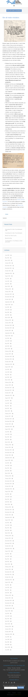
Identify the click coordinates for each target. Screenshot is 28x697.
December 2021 (8, 265)
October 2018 (8, 361)
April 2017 (7, 408)
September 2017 (8, 395)
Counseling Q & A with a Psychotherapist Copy (13, 230)
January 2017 (8, 416)
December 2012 (8, 540)
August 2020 (7, 304)
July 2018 (7, 369)
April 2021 (7, 283)
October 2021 (8, 270)
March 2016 (7, 442)
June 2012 (7, 556)
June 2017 (7, 403)
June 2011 (7, 587)
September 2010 (8, 608)
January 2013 (8, 538)
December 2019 (8, 325)
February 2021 (8, 289)
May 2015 (7, 468)
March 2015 (7, 473)
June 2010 (7, 616)
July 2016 (7, 431)
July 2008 (7, 649)
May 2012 (7, 558)
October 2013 (8, 514)
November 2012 (8, 543)
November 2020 (8, 296)
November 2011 (8, 574)
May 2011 (7, 590)
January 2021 (8, 291)
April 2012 (7, 561)
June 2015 (7, 465)
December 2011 (8, 571)
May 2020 (7, 312)
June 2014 (7, 496)
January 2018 (8, 385)
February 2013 (8, 535)
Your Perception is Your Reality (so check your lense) (13, 241)
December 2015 (8, 449)
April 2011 (7, 592)
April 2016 (7, 439)
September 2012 (8, 548)
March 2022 (7, 260)
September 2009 (8, 634)
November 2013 (8, 512)
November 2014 (8, 483)
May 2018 (7, 374)
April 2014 (7, 501)
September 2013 (8, 517)
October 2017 (8, 392)
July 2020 (7, 307)
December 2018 (8, 356)
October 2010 (8, 605)
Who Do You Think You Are (10, 235)
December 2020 (8, 294)
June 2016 (7, 434)
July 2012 (7, 553)
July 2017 (7, 400)
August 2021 (7, 276)
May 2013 (7, 527)
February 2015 (8, 475)
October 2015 (8, 455)
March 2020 (7, 317)
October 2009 (8, 631)
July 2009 (7, 636)
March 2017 (7, 411)
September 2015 (8, 457)
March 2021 (7, 286)
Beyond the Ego (8, 238)
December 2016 (8, 418)
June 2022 (7, 255)
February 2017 (8, 413)
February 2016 (8, 444)
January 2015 (8, 478)
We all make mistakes (11, 18)
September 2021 (8, 273)
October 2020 (8, 299)
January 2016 (8, 447)
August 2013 (7, 520)
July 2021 (7, 278)
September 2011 (8, 579)
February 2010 (8, 626)
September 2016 (8, 426)
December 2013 (8, 509)
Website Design (10, 694)
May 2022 (7, 257)
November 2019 (8, 327)
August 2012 (7, 551)
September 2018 (8, 364)
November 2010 (8, 603)
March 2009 (7, 647)
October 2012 (8, 546)
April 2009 (7, 644)
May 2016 (7, 436)
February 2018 (8, 382)
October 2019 (8, 330)
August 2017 (7, 398)
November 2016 (8, 421)
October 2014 (8, 486)
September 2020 (8, 301)
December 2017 (8, 387)
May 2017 (7, 405)
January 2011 (8, 597)
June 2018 (7, 372)
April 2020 (7, 314)
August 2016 (7, 429)
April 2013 (7, 530)
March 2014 (7, 504)
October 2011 (8, 577)
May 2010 (7, 618)
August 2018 (7, 366)
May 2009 (7, 642)
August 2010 (7, 610)
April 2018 (7, 377)
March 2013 (7, 533)
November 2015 (8, 452)
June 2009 (7, 639)
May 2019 (7, 343)
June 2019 (7, 340)
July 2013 (7, 522)
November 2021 (8, 268)
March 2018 (7, 379)
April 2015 (7, 470)
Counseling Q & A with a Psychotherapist (13, 233)
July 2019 (7, 338)
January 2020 (8, 322)
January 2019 (8, 353)
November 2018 (8, 359)
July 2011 (7, 584)
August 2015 (7, 460)
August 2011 (7, 582)
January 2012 (8, 569)
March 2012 (7, 564)
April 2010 (7, 621)
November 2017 (8, 390)
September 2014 (8, 488)
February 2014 (8, 507)
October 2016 (8, 424)
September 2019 (8, 333)
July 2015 (7, 462)
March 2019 (7, 348)
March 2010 (7, 623)
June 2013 (7, 525)
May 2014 (7, 499)
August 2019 (7, 335)
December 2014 (8, 481)
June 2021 (7, 281)
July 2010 (7, 613)
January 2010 (8, 629)
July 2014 (7, 494)
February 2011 (8, 595)
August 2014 (7, 491)
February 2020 (8, 320)
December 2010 (8, 600)
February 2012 (8, 566)
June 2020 (7, 309)
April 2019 (7, 346)
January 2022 (8, 263)
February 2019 (8, 351)
